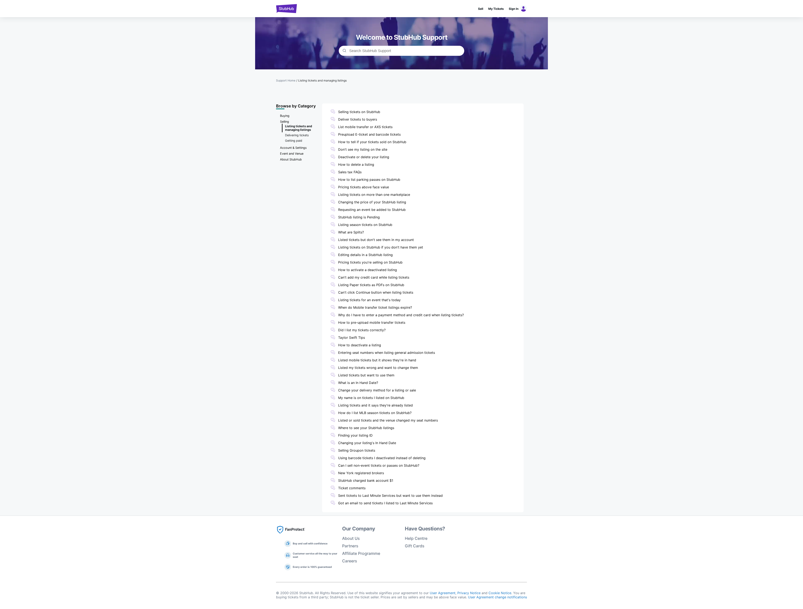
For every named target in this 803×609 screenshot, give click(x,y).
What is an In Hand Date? (358, 383)
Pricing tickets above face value (363, 187)
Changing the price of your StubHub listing (372, 202)
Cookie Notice (499, 593)
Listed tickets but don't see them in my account (376, 240)
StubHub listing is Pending (359, 217)
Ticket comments (352, 488)
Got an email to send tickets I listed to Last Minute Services (385, 503)
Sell (480, 8)
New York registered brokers (361, 473)
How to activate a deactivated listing (367, 270)
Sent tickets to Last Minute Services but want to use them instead (390, 495)
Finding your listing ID (355, 435)
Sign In (514, 8)
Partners (350, 545)
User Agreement (442, 593)
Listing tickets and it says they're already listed (375, 405)
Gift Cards (414, 545)
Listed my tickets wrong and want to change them (378, 368)
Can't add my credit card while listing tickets (373, 277)
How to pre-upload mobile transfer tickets (371, 322)
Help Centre (416, 538)
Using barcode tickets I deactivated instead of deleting (382, 458)
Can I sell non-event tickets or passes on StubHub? (378, 465)
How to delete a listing (356, 164)
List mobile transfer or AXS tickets (365, 127)
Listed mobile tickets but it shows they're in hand (377, 360)
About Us (351, 538)
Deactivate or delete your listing (363, 157)
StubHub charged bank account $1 (365, 480)
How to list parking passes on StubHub (369, 179)
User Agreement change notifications (497, 597)
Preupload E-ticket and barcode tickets (369, 134)
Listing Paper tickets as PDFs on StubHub (371, 285)
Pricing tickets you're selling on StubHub (370, 262)
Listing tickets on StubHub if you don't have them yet (380, 247)
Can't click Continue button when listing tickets (375, 292)
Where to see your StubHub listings (366, 428)
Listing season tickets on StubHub (365, 225)
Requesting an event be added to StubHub (372, 210)
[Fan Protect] (291, 535)
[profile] (523, 8)
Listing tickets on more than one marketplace (374, 194)
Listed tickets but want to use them (366, 375)
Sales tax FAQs (350, 172)
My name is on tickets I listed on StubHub (371, 398)
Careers (349, 560)
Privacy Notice (469, 593)
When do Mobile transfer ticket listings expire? (375, 307)
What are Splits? (351, 232)
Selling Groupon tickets (356, 450)
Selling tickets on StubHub (359, 112)
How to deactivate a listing (359, 345)
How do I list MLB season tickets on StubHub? (375, 413)
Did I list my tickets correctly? (362, 330)
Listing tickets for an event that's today (369, 300)
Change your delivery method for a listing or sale (377, 390)
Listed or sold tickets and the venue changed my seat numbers (388, 420)
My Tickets (496, 8)
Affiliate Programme (361, 553)
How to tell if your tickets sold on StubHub (372, 142)
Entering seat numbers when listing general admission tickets (386, 352)
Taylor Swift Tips (351, 337)
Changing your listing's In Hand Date (367, 443)
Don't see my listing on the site (362, 149)
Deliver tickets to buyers (357, 119)
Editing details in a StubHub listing (365, 255)
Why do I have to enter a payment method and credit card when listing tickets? (401, 315)
